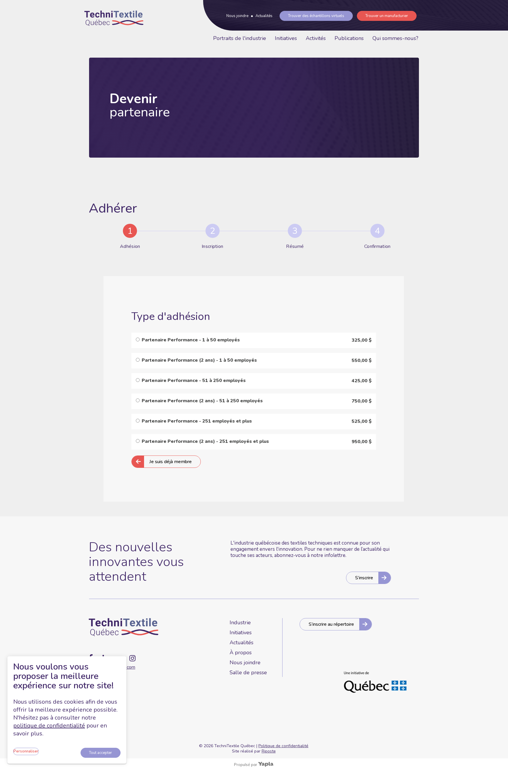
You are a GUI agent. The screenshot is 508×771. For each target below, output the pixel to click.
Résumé (295, 246)
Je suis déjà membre (170, 461)
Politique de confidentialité (283, 746)
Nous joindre (237, 16)
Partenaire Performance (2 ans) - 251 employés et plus (205, 441)
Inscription (212, 246)
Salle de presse (248, 672)
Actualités (264, 16)
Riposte (269, 751)
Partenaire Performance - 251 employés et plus (197, 421)
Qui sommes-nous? (395, 38)
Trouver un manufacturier (386, 16)
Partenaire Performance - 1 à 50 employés (191, 340)
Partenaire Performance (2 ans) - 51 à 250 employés (202, 401)
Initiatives (286, 38)
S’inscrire (364, 578)
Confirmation (377, 246)
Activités (316, 38)
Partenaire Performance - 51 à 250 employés (194, 380)
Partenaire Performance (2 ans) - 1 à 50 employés (199, 360)
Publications (349, 38)
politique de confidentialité (49, 726)
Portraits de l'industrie (239, 38)
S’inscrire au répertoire (331, 624)
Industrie (240, 622)
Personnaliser (26, 751)
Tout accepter (100, 752)
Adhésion (130, 246)
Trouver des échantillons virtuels (316, 16)
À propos (241, 652)
